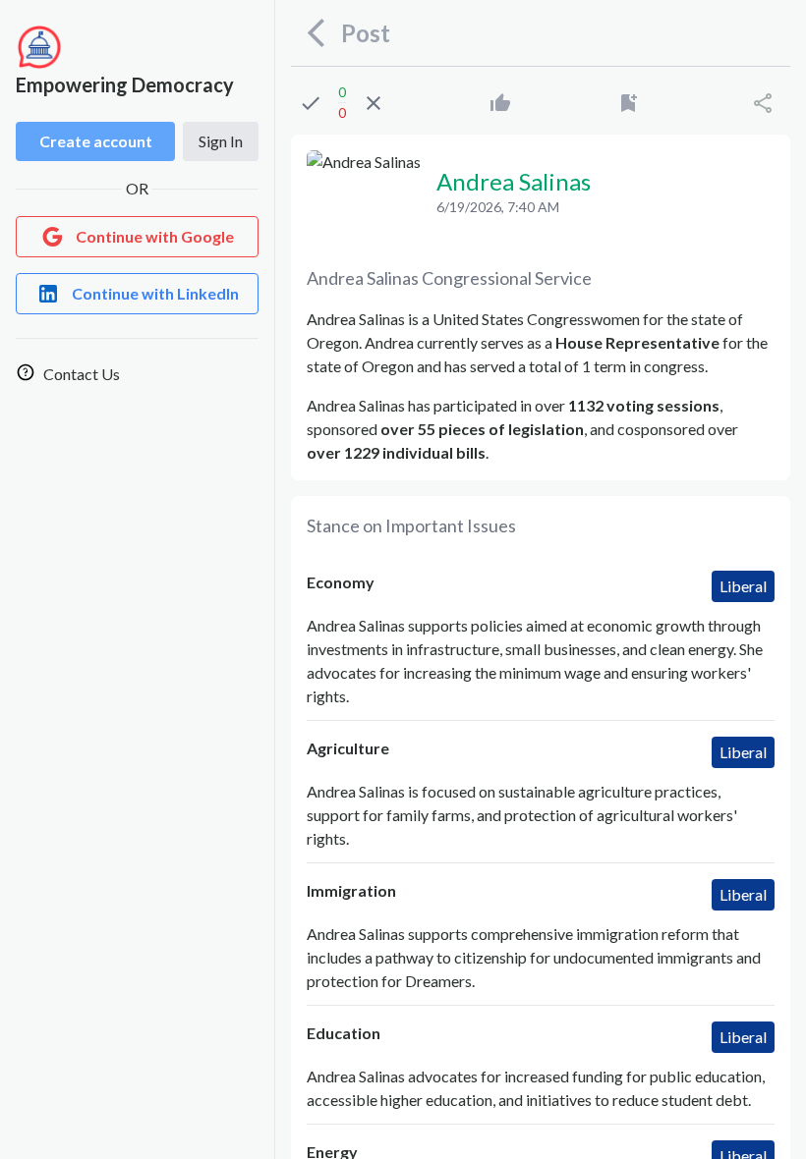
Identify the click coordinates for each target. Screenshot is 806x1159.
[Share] (762, 103)
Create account (95, 141)
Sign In (221, 141)
